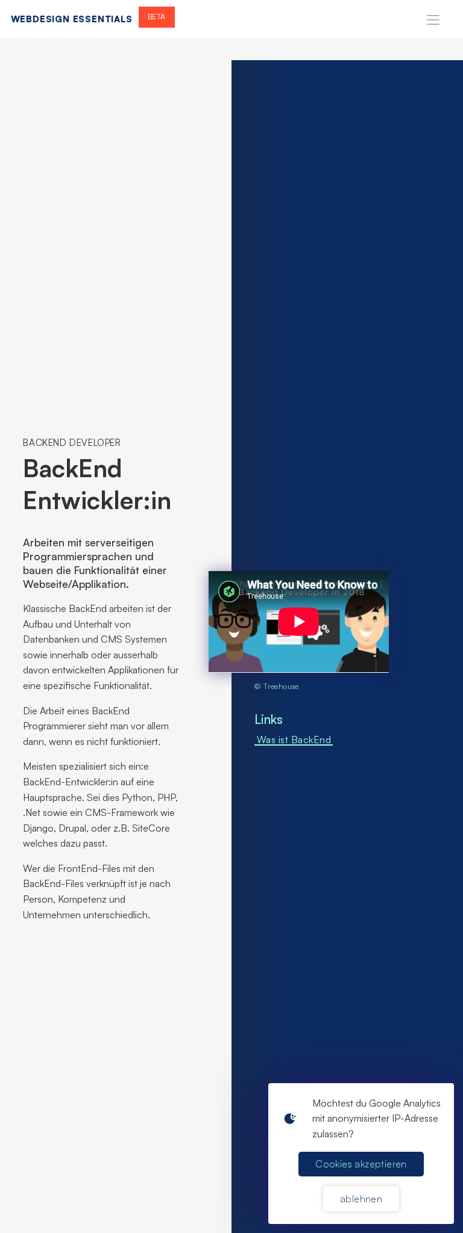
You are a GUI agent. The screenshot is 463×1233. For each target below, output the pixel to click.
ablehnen (361, 1199)
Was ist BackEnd (294, 740)
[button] (433, 19)
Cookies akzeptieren (361, 1164)
